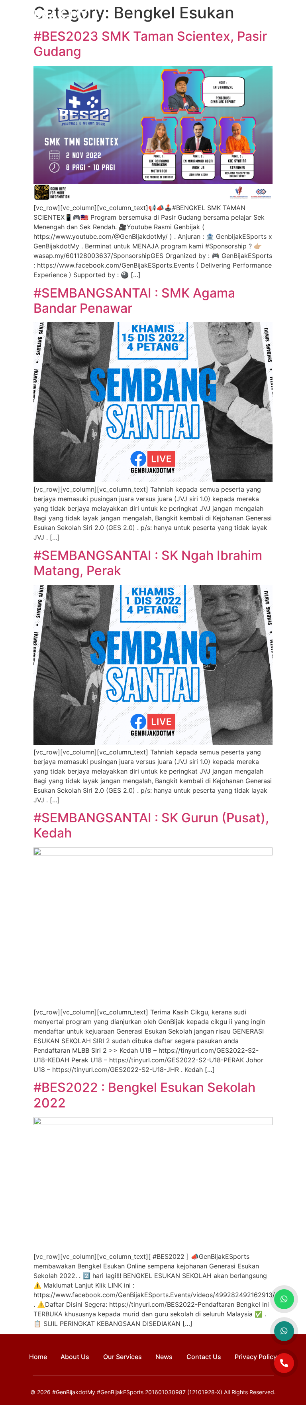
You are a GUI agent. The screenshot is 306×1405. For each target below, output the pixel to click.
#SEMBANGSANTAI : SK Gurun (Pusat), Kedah (151, 825)
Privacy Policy (256, 1357)
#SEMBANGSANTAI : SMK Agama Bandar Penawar (134, 300)
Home (38, 1357)
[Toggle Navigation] (293, 15)
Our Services (122, 1357)
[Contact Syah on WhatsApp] (284, 1331)
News (164, 1357)
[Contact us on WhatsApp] (284, 1299)
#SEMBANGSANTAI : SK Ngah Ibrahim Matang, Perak (147, 563)
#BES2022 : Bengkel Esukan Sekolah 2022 (144, 1095)
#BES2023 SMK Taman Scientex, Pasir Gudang (150, 43)
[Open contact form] (284, 1363)
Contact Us (203, 1357)
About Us (75, 1357)
